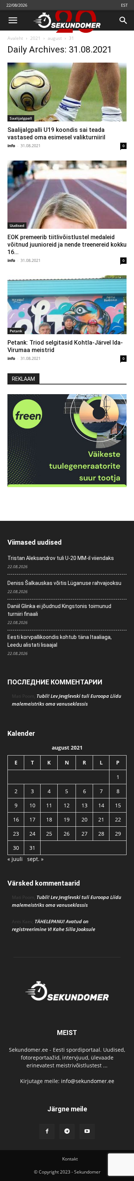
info (11, 145)
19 (67, 819)
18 (49, 819)
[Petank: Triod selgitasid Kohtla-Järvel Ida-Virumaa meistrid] (67, 304)
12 (67, 805)
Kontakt (70, 1159)
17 (32, 819)
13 (84, 805)
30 (16, 847)
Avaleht (15, 38)
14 (101, 805)
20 (84, 819)
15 (118, 805)
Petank (16, 330)
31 (32, 847)
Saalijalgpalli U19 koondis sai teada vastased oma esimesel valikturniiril (56, 133)
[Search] (123, 20)
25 (49, 833)
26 (67, 833)
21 (101, 819)
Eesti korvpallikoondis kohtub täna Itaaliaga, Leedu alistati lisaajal (59, 641)
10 (32, 805)
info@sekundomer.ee (87, 1081)
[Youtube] (87, 1131)
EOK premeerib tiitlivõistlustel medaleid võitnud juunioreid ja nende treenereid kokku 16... (67, 245)
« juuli (15, 858)
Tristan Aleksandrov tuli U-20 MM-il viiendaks (60, 558)
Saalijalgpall (21, 118)
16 (16, 819)
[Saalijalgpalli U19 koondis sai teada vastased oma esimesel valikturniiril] (67, 92)
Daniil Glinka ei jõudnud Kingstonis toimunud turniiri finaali (59, 610)
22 (118, 819)
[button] (13, 20)
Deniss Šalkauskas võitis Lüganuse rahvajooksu (64, 583)
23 (16, 833)
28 (101, 833)
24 (32, 833)
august (55, 38)
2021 (35, 38)
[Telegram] (67, 1131)
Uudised (17, 225)
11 (49, 805)
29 (118, 833)
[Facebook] (46, 1131)
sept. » (35, 858)
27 (84, 833)
